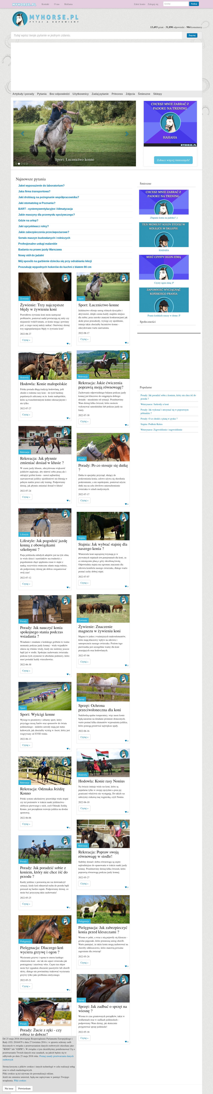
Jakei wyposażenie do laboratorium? (41, 185)
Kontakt (45, 4)
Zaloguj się (153, 4)
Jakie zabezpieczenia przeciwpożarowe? (43, 232)
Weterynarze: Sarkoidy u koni (155, 404)
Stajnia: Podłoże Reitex (152, 424)
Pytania (42, 94)
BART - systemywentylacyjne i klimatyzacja (45, 208)
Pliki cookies (20, 1080)
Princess (117, 94)
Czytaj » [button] (26, 339)
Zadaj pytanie (100, 94)
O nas (56, 4)
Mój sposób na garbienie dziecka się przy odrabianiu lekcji (55, 261)
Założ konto (139, 4)
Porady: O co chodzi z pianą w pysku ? (159, 418)
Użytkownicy (81, 94)
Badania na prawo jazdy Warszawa (40, 249)
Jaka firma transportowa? (34, 191)
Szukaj (194, 3)
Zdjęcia (130, 94)
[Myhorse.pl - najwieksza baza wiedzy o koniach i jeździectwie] (45, 19)
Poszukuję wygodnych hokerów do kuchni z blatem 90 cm (54, 267)
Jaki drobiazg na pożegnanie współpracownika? (48, 197)
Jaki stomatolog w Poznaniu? (36, 203)
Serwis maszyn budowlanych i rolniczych (44, 238)
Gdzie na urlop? (28, 220)
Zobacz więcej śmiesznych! (173, 160)
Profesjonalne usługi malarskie (37, 243)
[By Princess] (66, 277)
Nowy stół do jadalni (31, 255)
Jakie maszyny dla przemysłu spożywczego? (46, 214)
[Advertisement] (106, 66)
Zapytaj (192, 35)
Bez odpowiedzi (60, 94)
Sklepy (157, 94)
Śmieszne (144, 94)
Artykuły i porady (23, 94)
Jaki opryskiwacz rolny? (33, 226)
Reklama (68, 4)
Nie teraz (9, 1088)
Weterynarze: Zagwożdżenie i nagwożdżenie (161, 429)
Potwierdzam (24, 1088)
